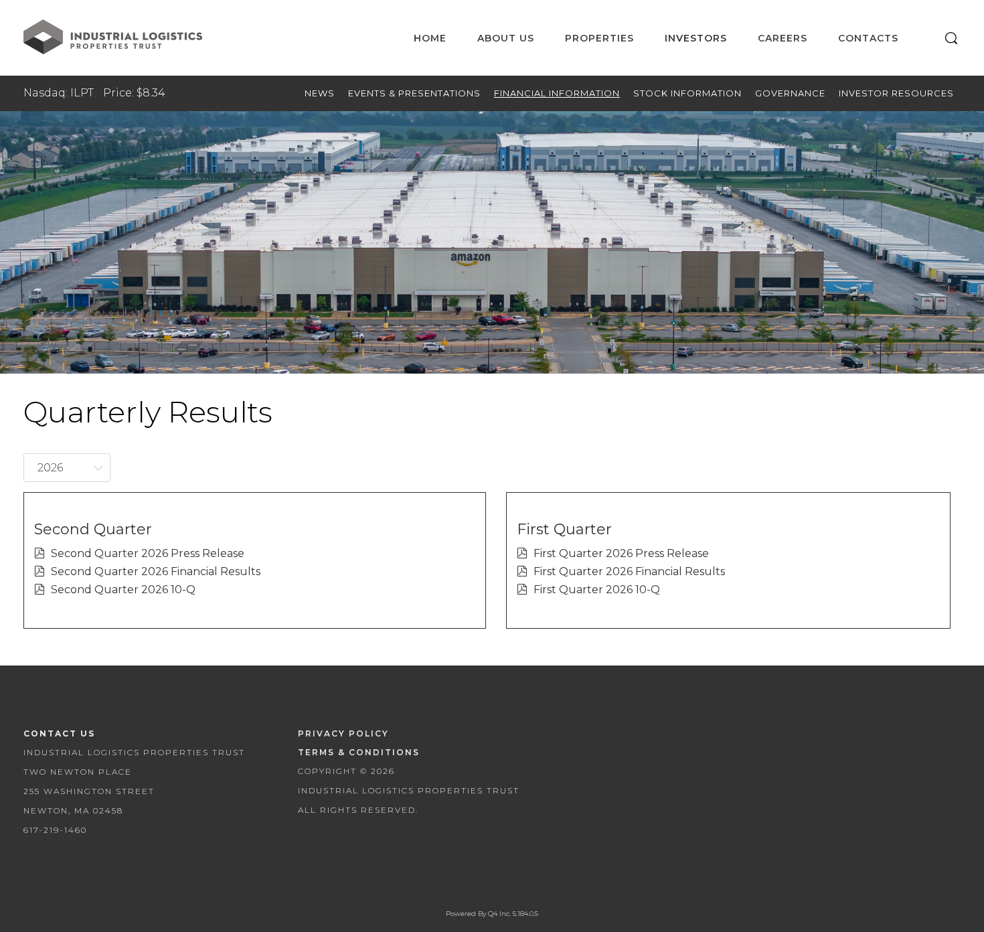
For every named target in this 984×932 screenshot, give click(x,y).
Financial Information (557, 93)
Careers (782, 38)
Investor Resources (896, 93)
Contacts (868, 38)
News (320, 93)
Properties (599, 38)
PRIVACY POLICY (343, 733)
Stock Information (687, 93)
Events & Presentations (414, 93)
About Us (505, 38)
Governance (790, 93)
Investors (696, 38)
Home (430, 38)
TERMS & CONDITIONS (359, 752)
